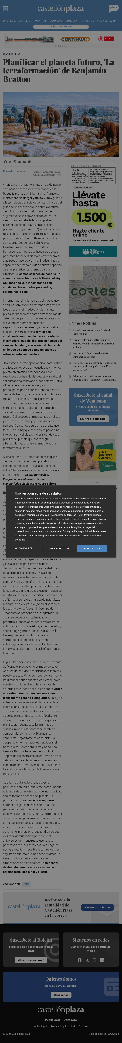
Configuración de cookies (75, 535)
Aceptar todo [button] (92, 548)
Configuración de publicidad (77, 531)
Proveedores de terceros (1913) (66, 515)
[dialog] (61, 521)
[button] (24, 548)
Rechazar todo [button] (59, 548)
